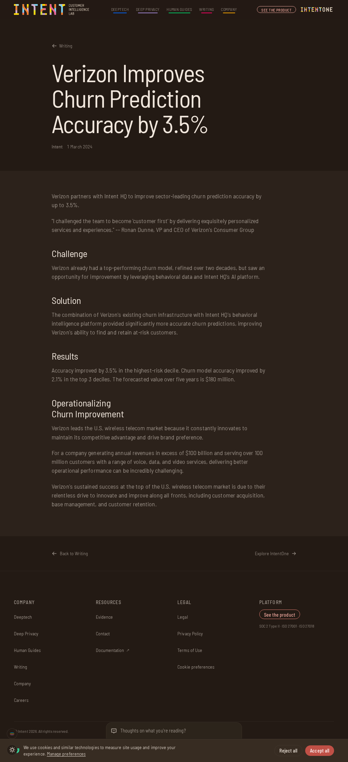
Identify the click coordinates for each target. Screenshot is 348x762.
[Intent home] (52, 9)
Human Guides (179, 9)
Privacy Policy (190, 633)
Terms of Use (189, 650)
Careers (21, 700)
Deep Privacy (148, 9)
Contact (103, 633)
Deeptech (120, 9)
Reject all (288, 751)
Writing (206, 9)
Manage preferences (66, 754)
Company (229, 9)
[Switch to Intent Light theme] (12, 750)
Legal (182, 617)
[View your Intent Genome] (12, 733)
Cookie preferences (195, 667)
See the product (276, 10)
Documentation (112, 650)
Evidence (104, 617)
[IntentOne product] (316, 9)
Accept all (319, 751)
